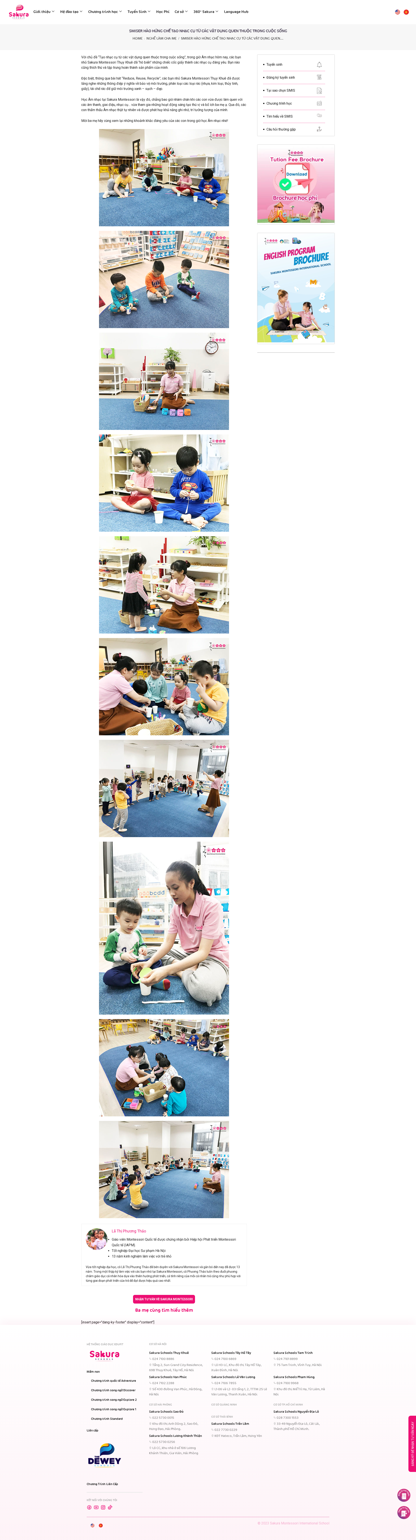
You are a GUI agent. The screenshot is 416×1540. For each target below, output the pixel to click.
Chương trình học (103, 12)
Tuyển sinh (274, 64)
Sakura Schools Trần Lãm (230, 1423)
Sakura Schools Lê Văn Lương (233, 1377)
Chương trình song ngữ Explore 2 (114, 1400)
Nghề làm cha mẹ (161, 38)
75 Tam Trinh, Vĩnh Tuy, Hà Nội (299, 1365)
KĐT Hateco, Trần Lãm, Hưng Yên (238, 1436)
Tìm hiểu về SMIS (279, 116)
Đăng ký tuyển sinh (280, 77)
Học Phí (162, 12)
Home (138, 38)
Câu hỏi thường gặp (281, 129)
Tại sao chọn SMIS (280, 90)
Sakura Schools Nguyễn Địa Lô (296, 1411)
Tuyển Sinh (137, 12)
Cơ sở (179, 12)
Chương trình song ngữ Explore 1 (113, 1409)
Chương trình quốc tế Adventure (113, 1381)
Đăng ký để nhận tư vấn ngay (412, 1444)
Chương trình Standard (107, 1419)
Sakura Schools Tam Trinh (293, 1353)
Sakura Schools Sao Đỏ (166, 1411)
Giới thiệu (41, 12)
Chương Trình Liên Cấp (102, 1484)
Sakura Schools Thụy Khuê (169, 1353)
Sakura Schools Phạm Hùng (294, 1377)
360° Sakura (203, 12)
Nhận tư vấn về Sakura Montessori (164, 1299)
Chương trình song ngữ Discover (113, 1390)
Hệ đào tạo (69, 12)
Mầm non (93, 1372)
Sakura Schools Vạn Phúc (168, 1377)
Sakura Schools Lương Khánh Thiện (175, 1436)
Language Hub (236, 12)
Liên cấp (92, 1430)
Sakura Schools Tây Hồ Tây (231, 1353)
